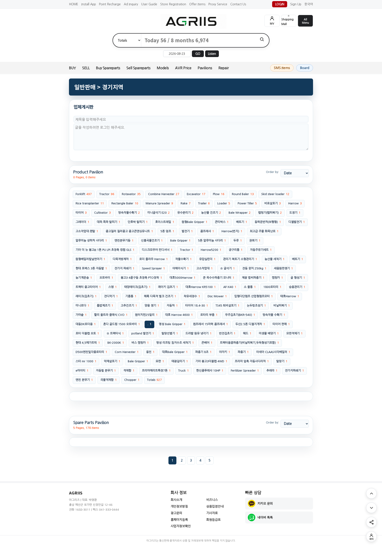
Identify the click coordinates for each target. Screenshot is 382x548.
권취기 (254, 240)
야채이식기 (180, 268)
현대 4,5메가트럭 (88, 342)
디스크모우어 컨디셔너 (157, 249)
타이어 (81, 212)
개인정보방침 (179, 506)
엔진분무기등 (124, 240)
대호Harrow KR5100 (200, 286)
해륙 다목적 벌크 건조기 (160, 296)
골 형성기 (297, 277)
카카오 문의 (265, 503)
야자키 (224, 352)
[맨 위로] (371, 493)
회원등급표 (213, 519)
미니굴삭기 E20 (158, 212)
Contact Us (238, 4)
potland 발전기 (142, 333)
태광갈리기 (180, 361)
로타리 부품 (209, 314)
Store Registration (173, 4)
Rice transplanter (90, 203)
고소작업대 (204, 268)
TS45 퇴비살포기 (227, 305)
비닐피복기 (281, 305)
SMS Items (282, 67)
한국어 (308, 4)
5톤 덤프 (167, 231)
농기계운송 (84, 277)
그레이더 (82, 221)
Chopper (131, 379)
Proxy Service (217, 4)
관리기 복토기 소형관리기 (240, 259)
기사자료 (212, 513)
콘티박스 (222, 221)
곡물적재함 (108, 379)
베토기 (297, 259)
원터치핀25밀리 (146, 314)
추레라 (271, 370)
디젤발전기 (296, 221)
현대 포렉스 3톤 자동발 (91, 268)
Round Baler (243, 194)
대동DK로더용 (86, 324)
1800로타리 (272, 286)
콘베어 (206, 342)
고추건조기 (129, 305)
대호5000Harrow (182, 277)
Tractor (106, 194)
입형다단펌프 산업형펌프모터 (253, 296)
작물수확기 (183, 259)
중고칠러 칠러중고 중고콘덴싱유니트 (129, 231)
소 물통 (250, 286)
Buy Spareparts (108, 68)
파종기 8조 (203, 352)
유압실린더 (207, 259)
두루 (237, 240)
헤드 (247, 333)
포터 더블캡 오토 (87, 333)
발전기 (187, 231)
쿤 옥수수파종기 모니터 (218, 277)
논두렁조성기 (256, 305)
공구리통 (236, 249)
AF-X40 (229, 286)
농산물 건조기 (211, 212)
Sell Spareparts (138, 68)
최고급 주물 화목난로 (264, 231)
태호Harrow (289, 296)
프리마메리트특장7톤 (156, 370)
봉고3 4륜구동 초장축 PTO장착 (141, 277)
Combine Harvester (163, 194)
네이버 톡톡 (265, 517)
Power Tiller (247, 203)
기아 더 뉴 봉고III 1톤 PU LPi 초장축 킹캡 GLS (105, 249)
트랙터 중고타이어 (88, 286)
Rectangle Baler (124, 203)
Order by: (272, 172)
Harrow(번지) (232, 231)
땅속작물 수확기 (274, 314)
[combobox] (198, 40)
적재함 (128, 370)
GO (197, 53)
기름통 (130, 296)
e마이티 (82, 370)
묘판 (160, 361)
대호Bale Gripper (175, 352)
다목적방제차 (122, 259)
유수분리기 (185, 212)
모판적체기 (294, 333)
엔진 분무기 (84, 379)
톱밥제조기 (105, 305)
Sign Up (295, 4)
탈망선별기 (170, 333)
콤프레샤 (207, 231)
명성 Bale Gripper (172, 324)
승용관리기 (297, 286)
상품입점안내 (214, 506)
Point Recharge (110, 4)
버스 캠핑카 (140, 342)
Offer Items (197, 4)
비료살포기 (272, 203)
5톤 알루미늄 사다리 (212, 240)
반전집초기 (227, 333)
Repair (223, 68)
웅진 (150, 352)
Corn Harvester (127, 352)
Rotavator (131, 194)
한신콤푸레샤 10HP (209, 370)
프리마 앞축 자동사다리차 (252, 361)
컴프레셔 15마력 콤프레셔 (210, 324)
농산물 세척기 (275, 259)
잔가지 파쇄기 (124, 268)
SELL (86, 68)
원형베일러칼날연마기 (90, 259)
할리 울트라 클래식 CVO (111, 314)
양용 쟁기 (152, 305)
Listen (212, 53)
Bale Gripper (180, 240)
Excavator (196, 194)
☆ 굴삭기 (227, 268)
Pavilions (205, 68)
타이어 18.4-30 (196, 305)
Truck (183, 370)
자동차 (172, 305)
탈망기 (281, 361)
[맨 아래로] (371, 507)
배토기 (241, 221)
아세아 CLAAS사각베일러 (273, 352)
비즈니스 (212, 499)
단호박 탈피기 (138, 221)
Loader (223, 203)
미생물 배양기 (269, 333)
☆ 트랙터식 (115, 333)
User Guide (149, 4)
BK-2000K (115, 342)
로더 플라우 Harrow (153, 259)
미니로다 (82, 305)
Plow (218, 194)
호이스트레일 (164, 221)
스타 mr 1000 (86, 361)
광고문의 (176, 513)
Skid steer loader (275, 194)
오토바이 (106, 277)
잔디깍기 (111, 296)
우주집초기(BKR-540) (240, 314)
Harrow (295, 203)
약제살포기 (112, 361)
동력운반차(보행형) (268, 221)
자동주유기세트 (261, 249)
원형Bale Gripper (194, 221)
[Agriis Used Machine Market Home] (191, 21)
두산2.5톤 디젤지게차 (250, 324)
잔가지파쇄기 (294, 370)
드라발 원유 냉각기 (198, 333)
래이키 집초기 (168, 286)
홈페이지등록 (179, 519)
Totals (154, 379)
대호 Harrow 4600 (179, 314)
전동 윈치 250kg (254, 268)
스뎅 (112, 286)
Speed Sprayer (153, 268)
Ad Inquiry (131, 4)
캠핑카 (277, 277)
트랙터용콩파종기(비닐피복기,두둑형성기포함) (249, 342)
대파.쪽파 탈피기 (108, 221)
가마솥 (81, 314)
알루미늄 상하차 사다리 (91, 240)
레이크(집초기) (86, 296)
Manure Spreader (159, 203)
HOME (73, 4)
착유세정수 (192, 296)
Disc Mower (217, 296)
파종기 (243, 352)
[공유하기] (371, 522)
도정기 (294, 212)
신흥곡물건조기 (152, 240)
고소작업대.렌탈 (87, 231)
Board (304, 67)
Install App (88, 4)
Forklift (84, 194)
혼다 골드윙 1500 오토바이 (121, 324)
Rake (186, 203)
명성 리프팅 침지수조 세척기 (175, 342)
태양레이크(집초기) (137, 286)
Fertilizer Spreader (245, 370)
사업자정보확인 (181, 526)
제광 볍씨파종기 (253, 277)
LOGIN (279, 4)
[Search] (262, 39)
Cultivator (102, 212)
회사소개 (176, 499)
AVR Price (183, 68)
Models (163, 68)
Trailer (204, 203)
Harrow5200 (211, 249)
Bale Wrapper (240, 212)
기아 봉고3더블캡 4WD (211, 361)
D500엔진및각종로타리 (91, 352)
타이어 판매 (281, 324)
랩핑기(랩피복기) (270, 212)
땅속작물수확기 (129, 212)
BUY (72, 68)
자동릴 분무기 (106, 370)
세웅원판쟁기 (283, 268)
